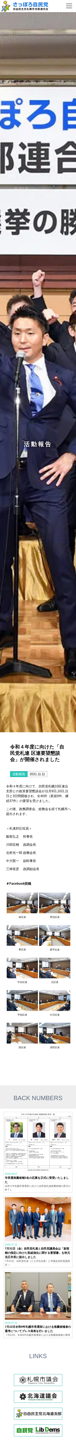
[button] (69, 6)
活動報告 (18, 774)
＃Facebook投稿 (18, 883)
